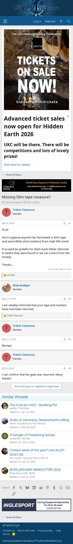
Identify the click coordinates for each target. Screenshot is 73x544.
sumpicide (15, 438)
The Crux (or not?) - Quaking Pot (33, 405)
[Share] (64, 223)
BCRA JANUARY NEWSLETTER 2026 (35, 469)
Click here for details (17, 164)
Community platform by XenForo (32, 540)
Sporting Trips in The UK (35, 458)
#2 (69, 298)
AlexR (13, 423)
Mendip (26, 438)
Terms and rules (26, 530)
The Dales (24, 408)
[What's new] (61, 21)
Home (6, 534)
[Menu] (5, 21)
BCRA (32, 473)
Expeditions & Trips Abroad (31, 423)
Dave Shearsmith (19, 473)
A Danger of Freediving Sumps (32, 435)
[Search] (68, 21)
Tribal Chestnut (13, 202)
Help (58, 530)
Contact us (9, 530)
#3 (69, 339)
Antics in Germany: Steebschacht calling (39, 420)
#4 (69, 368)
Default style (12, 525)
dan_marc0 (15, 458)
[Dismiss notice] (67, 117)
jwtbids (13, 408)
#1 (69, 223)
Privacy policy (45, 530)
